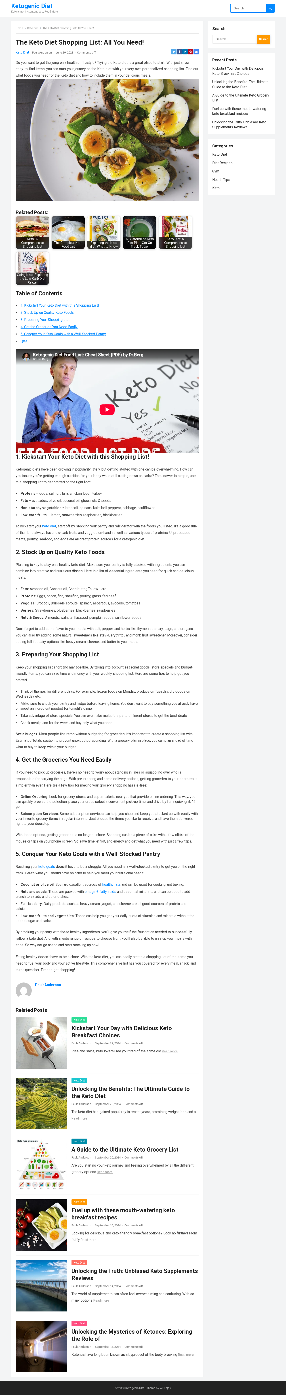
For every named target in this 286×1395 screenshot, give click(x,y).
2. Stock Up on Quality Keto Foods (47, 312)
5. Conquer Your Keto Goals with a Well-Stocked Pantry (63, 334)
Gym (215, 171)
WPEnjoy (165, 1388)
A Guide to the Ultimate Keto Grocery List (125, 1149)
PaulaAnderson (42, 52)
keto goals (46, 866)
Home (19, 28)
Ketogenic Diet (31, 6)
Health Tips (221, 180)
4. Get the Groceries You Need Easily (49, 327)
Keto (216, 188)
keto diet (49, 526)
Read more (170, 1051)
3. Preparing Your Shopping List (45, 320)
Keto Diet (32, 28)
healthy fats (111, 884)
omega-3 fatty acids (100, 892)
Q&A (24, 341)
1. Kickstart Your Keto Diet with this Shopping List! (60, 305)
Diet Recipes (222, 163)
